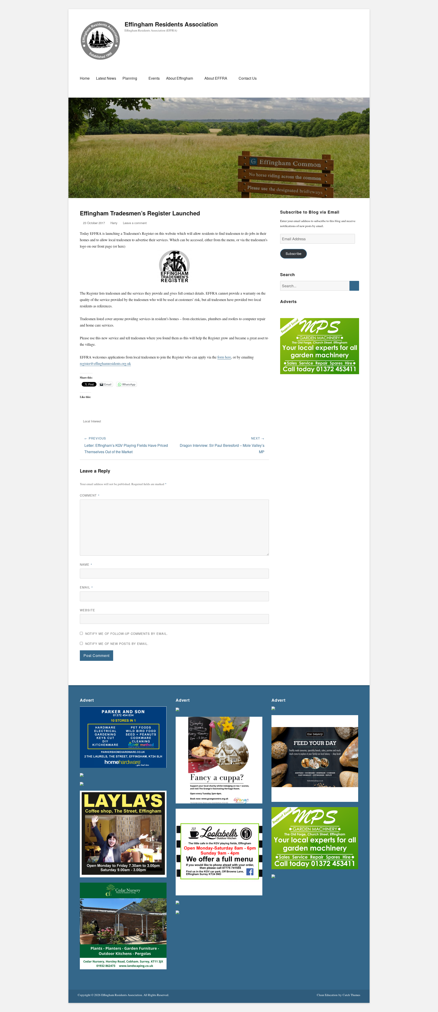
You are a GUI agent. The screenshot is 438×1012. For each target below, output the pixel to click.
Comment (90, 495)
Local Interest (92, 421)
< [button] (285, 346)
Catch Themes (351, 995)
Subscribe (294, 253)
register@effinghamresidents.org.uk (105, 363)
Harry (113, 223)
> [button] (353, 346)
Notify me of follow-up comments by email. (126, 633)
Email (86, 587)
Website (87, 610)
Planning (130, 78)
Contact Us (248, 78)
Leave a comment (135, 223)
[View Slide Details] (319, 347)
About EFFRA (215, 78)
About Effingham (179, 78)
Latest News (106, 78)
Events (154, 78)
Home (85, 78)
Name (86, 564)
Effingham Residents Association (171, 24)
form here (224, 357)
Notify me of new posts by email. (117, 643)
